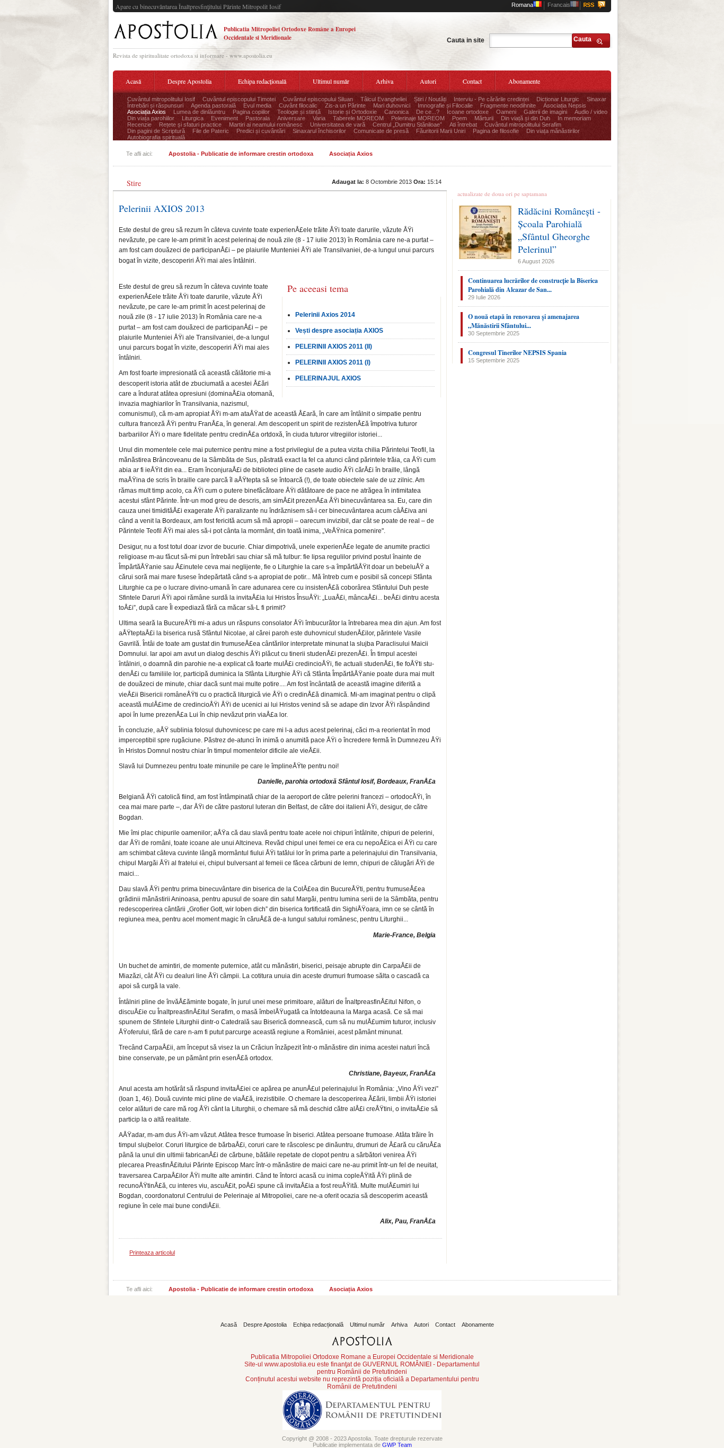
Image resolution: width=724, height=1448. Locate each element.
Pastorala (257, 118)
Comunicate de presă (381, 131)
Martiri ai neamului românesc (266, 124)
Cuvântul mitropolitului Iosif (161, 99)
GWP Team (397, 1445)
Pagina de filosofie (496, 131)
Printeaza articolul (152, 1252)
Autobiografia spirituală (156, 137)
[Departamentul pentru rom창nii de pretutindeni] (362, 1433)
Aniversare (291, 118)
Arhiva (384, 81)
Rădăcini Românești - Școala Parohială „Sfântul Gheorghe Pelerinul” (559, 230)
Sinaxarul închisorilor (319, 131)
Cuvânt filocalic (298, 105)
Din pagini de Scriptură (156, 131)
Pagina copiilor (251, 112)
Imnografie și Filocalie (445, 105)
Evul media (257, 105)
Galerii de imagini (545, 112)
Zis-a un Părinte (345, 105)
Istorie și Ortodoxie (352, 112)
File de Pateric (210, 131)
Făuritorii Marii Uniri (440, 131)
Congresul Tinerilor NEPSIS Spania (517, 352)
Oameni (506, 112)
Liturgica (193, 118)
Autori (428, 81)
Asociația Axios (146, 112)
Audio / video (591, 112)
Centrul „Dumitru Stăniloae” (407, 124)
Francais (559, 5)
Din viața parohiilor (150, 118)
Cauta (582, 39)
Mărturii (483, 118)
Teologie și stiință (299, 112)
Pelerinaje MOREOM (418, 118)
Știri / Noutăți (430, 99)
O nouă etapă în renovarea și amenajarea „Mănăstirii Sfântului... (523, 321)
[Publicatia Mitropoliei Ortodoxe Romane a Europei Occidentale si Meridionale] (165, 41)
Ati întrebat (463, 124)
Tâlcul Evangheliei (383, 99)
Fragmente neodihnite (508, 105)
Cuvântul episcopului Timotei (239, 99)
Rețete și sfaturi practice (190, 124)
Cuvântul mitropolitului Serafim (522, 124)
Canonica (396, 112)
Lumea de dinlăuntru (199, 112)
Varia (319, 118)
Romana (522, 5)
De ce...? (427, 112)
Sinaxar (596, 99)
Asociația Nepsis (564, 105)
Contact (472, 81)
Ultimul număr (331, 81)
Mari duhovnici (391, 105)
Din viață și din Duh (525, 118)
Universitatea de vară (337, 124)
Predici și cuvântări (260, 131)
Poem (459, 118)
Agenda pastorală (213, 105)
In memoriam (574, 118)
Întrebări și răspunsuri (155, 105)
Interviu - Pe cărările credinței (491, 99)
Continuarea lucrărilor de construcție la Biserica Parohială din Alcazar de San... (533, 285)
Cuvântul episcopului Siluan (318, 99)
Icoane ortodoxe (468, 112)
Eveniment (224, 118)
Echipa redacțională (262, 81)
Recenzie (139, 124)
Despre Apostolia (189, 81)
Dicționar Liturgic (557, 99)
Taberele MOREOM (358, 118)
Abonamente (524, 81)
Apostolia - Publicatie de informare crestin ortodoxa (241, 153)
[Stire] (134, 174)
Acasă (133, 81)
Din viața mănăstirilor (553, 131)
